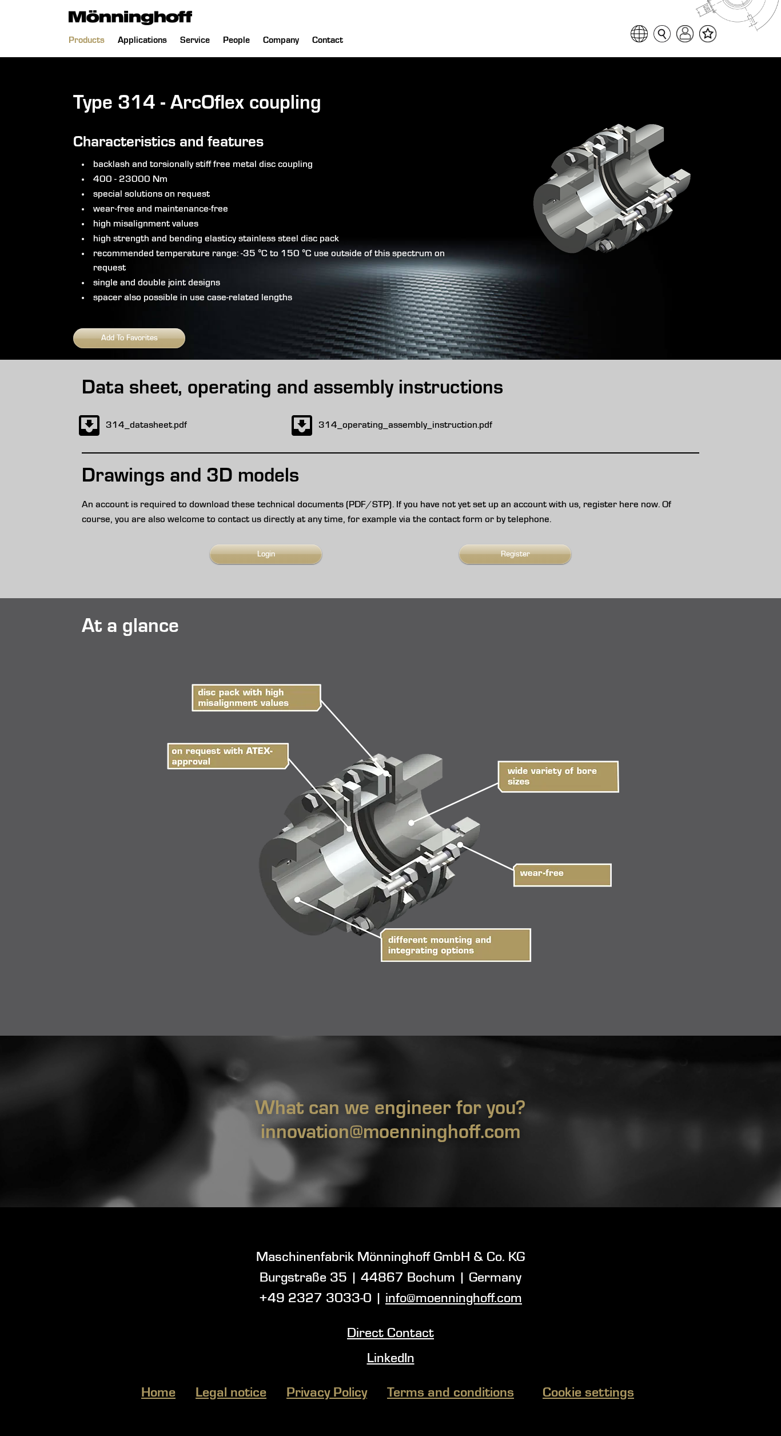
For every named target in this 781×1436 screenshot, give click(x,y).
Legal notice (231, 1393)
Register (515, 554)
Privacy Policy (326, 1393)
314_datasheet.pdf (146, 425)
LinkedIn (391, 1359)
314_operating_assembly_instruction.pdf (405, 425)
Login (266, 554)
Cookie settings (588, 1393)
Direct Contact (390, 1333)
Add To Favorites (129, 338)
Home (158, 1393)
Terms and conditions (450, 1393)
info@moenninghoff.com (453, 1299)
